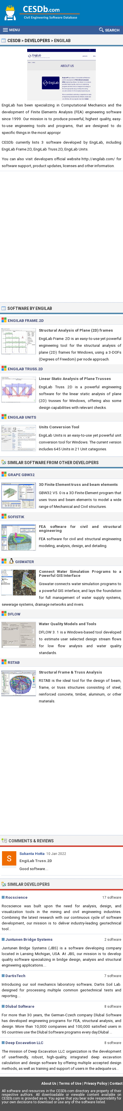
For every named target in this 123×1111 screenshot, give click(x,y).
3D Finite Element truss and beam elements (78, 484)
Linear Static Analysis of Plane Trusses (75, 378)
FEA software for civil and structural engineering (80, 528)
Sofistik (16, 516)
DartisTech (15, 975)
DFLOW (14, 614)
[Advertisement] (61, 236)
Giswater (24, 561)
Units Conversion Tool (59, 427)
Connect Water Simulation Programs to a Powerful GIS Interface (80, 573)
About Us (48, 1084)
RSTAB (14, 662)
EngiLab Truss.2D (25, 369)
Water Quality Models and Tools (67, 623)
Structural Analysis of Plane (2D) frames (76, 330)
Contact (116, 1084)
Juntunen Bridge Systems (29, 939)
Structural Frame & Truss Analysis (70, 672)
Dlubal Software (19, 1006)
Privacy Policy (95, 1084)
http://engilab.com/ (98, 159)
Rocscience (16, 897)
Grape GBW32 (21, 474)
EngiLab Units (22, 417)
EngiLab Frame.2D (26, 320)
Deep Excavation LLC (24, 1042)
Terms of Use (70, 1084)
